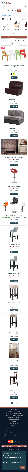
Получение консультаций (14, 411)
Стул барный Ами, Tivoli (14, 361)
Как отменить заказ (14, 423)
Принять (22, 467)
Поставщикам (14, 433)
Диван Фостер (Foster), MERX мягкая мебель (14, 157)
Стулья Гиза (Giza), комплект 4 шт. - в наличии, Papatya (14, 66)
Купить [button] (15, 77)
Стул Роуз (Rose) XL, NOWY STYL (14, 186)
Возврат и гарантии (14, 429)
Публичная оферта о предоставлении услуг (14, 435)
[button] (12, 10)
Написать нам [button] (8, 446)
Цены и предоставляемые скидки (14, 413)
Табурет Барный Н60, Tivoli (14, 302)
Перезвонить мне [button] (21, 446)
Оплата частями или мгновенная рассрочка (14, 437)
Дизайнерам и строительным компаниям (14, 415)
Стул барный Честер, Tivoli (14, 244)
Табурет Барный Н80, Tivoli (14, 332)
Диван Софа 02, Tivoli (14, 128)
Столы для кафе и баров (6, 30)
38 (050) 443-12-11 (14, 449)
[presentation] (22, 19)
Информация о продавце (14, 417)
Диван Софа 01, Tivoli (14, 99)
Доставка (14, 425)
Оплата (14, 421)
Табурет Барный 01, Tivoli (14, 273)
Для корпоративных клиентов (14, 431)
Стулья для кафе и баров (17, 30)
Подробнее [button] (15, 106)
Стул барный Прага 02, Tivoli (14, 390)
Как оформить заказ (14, 419)
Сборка (14, 427)
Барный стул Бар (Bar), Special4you (14, 215)
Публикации (14, 409)
